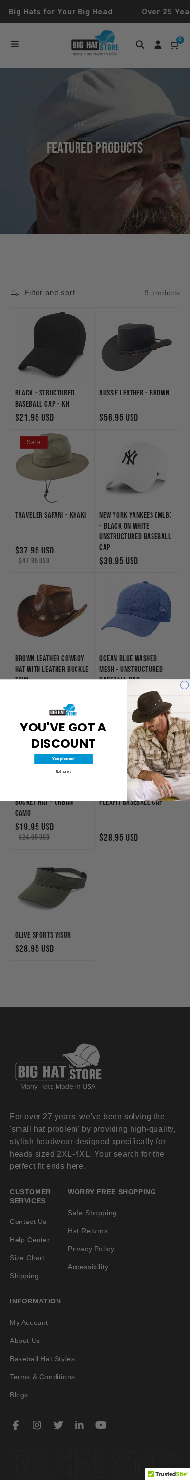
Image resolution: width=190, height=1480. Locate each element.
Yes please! (63, 759)
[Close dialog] (185, 685)
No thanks (63, 772)
